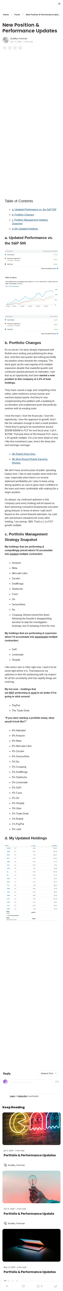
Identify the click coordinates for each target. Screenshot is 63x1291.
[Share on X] (10, 48)
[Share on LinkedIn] (20, 48)
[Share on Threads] (15, 48)
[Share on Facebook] (4, 48)
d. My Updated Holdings (25, 228)
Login (12, 1096)
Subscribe (22, 1096)
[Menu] (59, 3)
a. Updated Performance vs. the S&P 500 (34, 209)
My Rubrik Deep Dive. (24, 454)
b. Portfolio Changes (23, 214)
